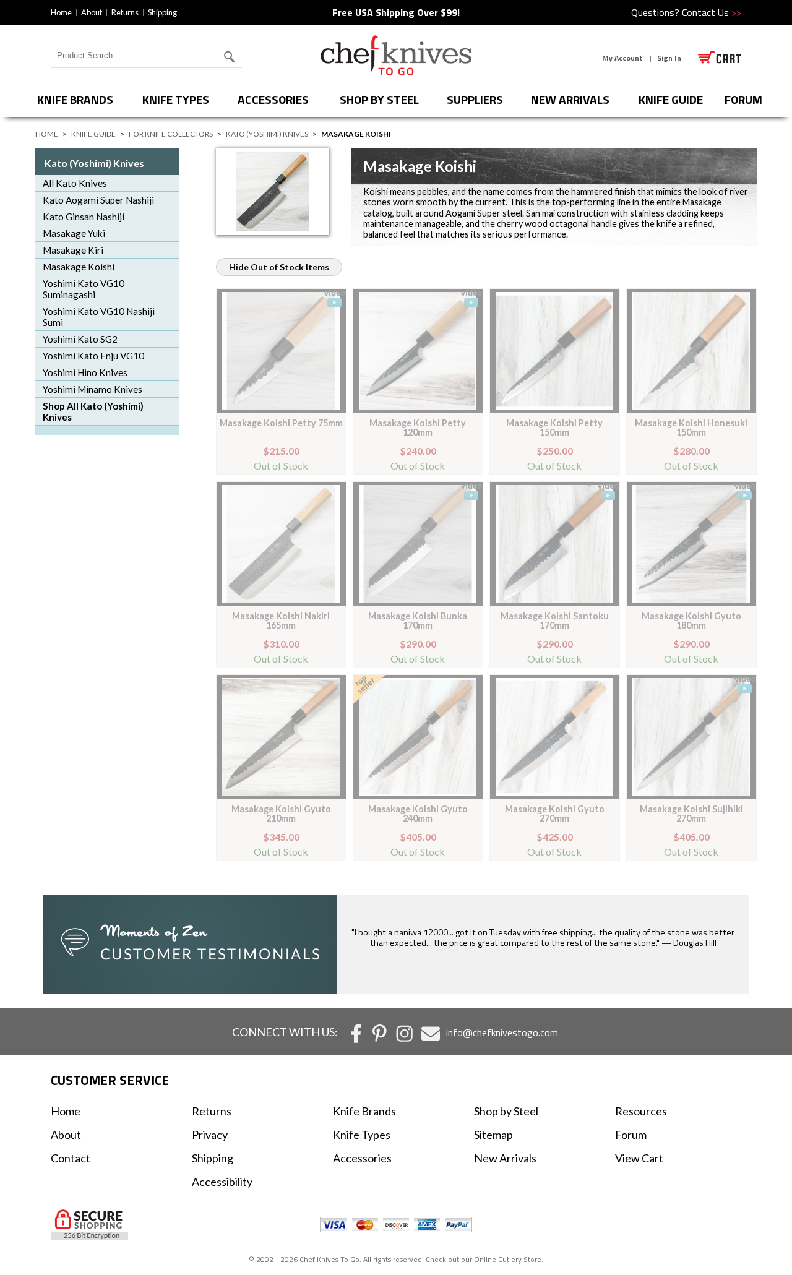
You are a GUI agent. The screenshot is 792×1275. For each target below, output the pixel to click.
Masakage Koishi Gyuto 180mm (691, 620)
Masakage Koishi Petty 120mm (417, 427)
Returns (125, 12)
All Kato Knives (75, 183)
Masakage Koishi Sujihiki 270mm (691, 813)
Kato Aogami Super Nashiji (98, 199)
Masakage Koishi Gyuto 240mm (418, 813)
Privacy (210, 1134)
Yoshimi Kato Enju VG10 (93, 355)
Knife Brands (75, 99)
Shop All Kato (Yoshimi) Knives (93, 411)
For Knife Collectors (171, 134)
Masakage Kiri (73, 249)
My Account (622, 58)
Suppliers (475, 99)
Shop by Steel (379, 99)
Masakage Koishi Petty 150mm (554, 427)
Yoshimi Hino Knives (85, 372)
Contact (70, 1158)
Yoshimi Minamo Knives (92, 389)
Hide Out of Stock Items (279, 267)
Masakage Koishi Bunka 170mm (417, 620)
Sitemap (493, 1134)
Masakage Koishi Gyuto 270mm (555, 813)
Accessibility (222, 1181)
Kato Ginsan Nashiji (83, 216)
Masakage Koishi (78, 266)
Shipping (162, 12)
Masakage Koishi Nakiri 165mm (281, 620)
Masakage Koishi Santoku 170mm (555, 620)
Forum (631, 1134)
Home (61, 12)
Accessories (273, 99)
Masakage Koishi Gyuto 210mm (281, 813)
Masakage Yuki (74, 233)
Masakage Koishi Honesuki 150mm (691, 427)
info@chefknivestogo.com (502, 1032)
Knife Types (175, 99)
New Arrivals (570, 99)
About (91, 12)
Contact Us (711, 12)
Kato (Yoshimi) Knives (267, 134)
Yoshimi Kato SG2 (80, 339)
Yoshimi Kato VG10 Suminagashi (83, 289)
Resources (641, 1111)
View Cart (639, 1158)
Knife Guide (671, 99)
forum (743, 99)
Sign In (669, 58)
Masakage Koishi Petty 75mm (281, 423)
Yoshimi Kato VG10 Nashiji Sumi (99, 317)
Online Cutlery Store (507, 1259)
